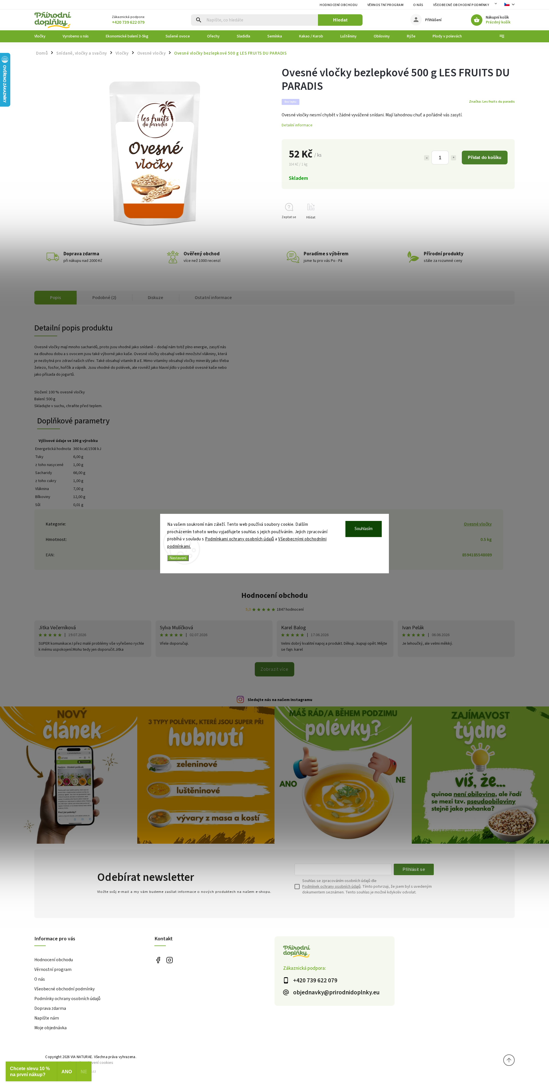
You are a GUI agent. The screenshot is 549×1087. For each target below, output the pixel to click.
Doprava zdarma (50, 1008)
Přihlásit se (414, 869)
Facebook (158, 960)
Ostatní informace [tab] (213, 297)
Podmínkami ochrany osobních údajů (239, 539)
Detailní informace (297, 125)
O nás (418, 5)
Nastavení (178, 558)
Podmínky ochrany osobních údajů (67, 999)
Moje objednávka (50, 1028)
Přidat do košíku (484, 157)
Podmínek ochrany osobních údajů (331, 886)
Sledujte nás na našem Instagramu (280, 700)
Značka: (492, 101)
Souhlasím (364, 529)
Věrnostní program (385, 5)
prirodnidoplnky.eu (169, 960)
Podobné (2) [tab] (104, 297)
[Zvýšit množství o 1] (453, 157)
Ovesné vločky (478, 524)
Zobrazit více (274, 669)
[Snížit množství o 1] (426, 157)
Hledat (340, 19)
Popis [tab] (55, 297)
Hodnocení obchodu (339, 5)
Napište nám (46, 1018)
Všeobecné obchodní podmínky (461, 5)
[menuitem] (44, 36)
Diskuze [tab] (155, 297)
